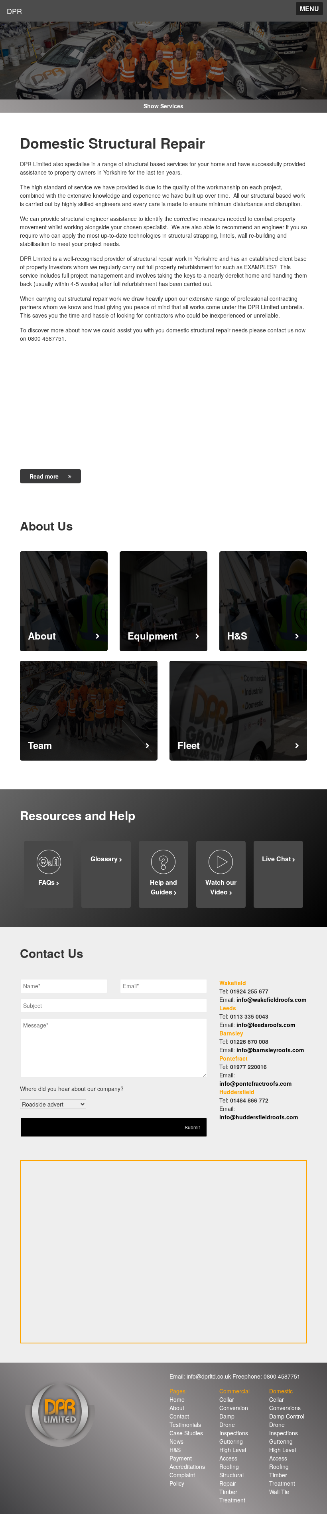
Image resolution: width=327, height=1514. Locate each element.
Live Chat (277, 858)
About (176, 1408)
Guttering (231, 1441)
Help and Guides (163, 887)
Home (177, 1399)
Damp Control (286, 1416)
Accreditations (187, 1466)
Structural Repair (231, 1479)
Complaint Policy (182, 1479)
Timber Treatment (232, 1496)
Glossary (105, 858)
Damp (226, 1416)
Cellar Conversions (285, 1403)
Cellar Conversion (233, 1403)
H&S (175, 1450)
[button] (309, 8)
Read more (45, 476)
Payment (180, 1458)
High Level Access (232, 1454)
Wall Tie (279, 1492)
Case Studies (186, 1433)
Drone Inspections (233, 1429)
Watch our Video (220, 887)
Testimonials (185, 1425)
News (176, 1441)
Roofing (229, 1466)
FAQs (47, 882)
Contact (179, 1416)
